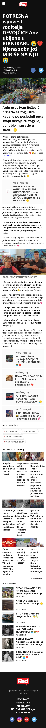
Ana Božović (11, 431)
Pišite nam (23, 712)
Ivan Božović (29, 431)
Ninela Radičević (13, 436)
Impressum (23, 705)
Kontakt (23, 699)
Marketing (23, 702)
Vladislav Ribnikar (14, 441)
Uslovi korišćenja (23, 709)
